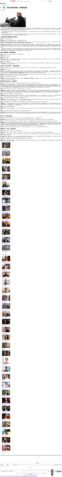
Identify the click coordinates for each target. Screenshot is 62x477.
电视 (26, 1)
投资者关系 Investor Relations (24, 473)
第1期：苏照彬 (4, 451)
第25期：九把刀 (4, 262)
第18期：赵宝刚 (4, 317)
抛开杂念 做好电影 (15, 476)
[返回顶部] (52, 475)
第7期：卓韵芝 (4, 404)
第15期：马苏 (4, 341)
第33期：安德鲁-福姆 (5, 204)
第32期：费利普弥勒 (5, 212)
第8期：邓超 (4, 396)
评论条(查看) (55, 471)
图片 (28, 1)
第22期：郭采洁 (4, 286)
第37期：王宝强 (4, 172)
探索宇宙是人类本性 (22, 476)
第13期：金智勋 (4, 357)
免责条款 (38, 473)
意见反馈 (41, 473)
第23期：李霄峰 (4, 278)
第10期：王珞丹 (4, 380)
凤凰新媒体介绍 (18, 473)
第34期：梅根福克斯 (5, 196)
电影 (23, 1)
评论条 (60, 464)
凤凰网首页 (18, 1)
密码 (7, 464)
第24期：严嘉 (4, 270)
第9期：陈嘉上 (4, 388)
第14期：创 (3, 349)
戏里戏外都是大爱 (27, 476)
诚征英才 (32, 473)
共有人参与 (56, 464)
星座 (29, 1)
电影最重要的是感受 (10, 476)
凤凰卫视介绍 (44, 473)
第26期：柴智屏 (4, 254)
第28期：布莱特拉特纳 (5, 243)
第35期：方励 (4, 188)
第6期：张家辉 (4, 412)
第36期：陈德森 (4, 180)
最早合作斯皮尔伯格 (3, 476)
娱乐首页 (22, 1)
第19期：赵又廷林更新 (5, 309)
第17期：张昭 (4, 325)
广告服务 (29, 473)
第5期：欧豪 (4, 420)
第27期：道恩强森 (4, 251)
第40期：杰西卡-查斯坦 (5, 149)
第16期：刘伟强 (4, 333)
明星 (25, 1)
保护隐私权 (35, 473)
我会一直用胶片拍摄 (33, 476)
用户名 (2, 464)
